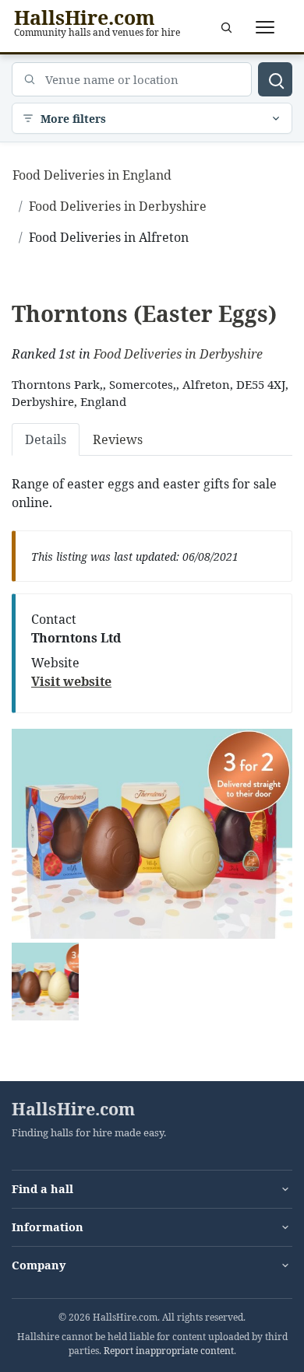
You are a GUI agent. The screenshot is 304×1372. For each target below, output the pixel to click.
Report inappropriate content (169, 1350)
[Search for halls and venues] (275, 79)
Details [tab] (45, 439)
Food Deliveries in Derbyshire (178, 353)
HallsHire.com (73, 1109)
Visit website (71, 681)
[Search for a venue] (226, 27)
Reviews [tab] (118, 439)
